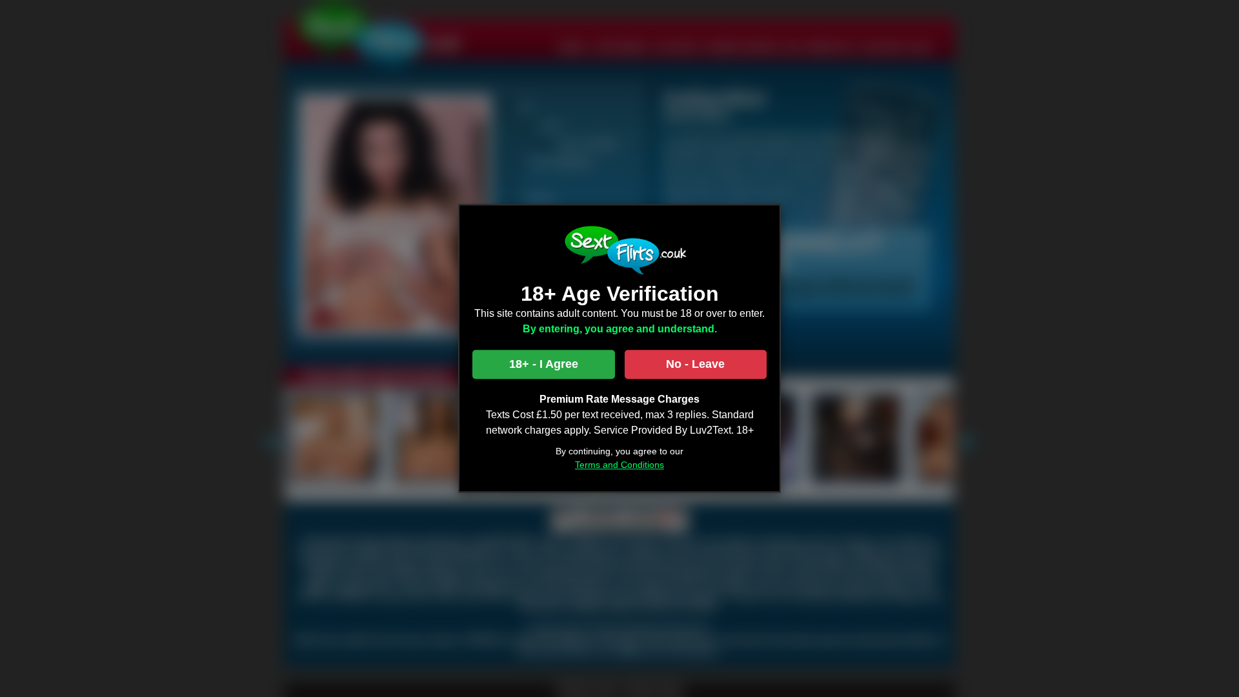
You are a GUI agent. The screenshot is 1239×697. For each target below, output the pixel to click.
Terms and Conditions (619, 465)
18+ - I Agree (543, 364)
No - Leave (695, 364)
